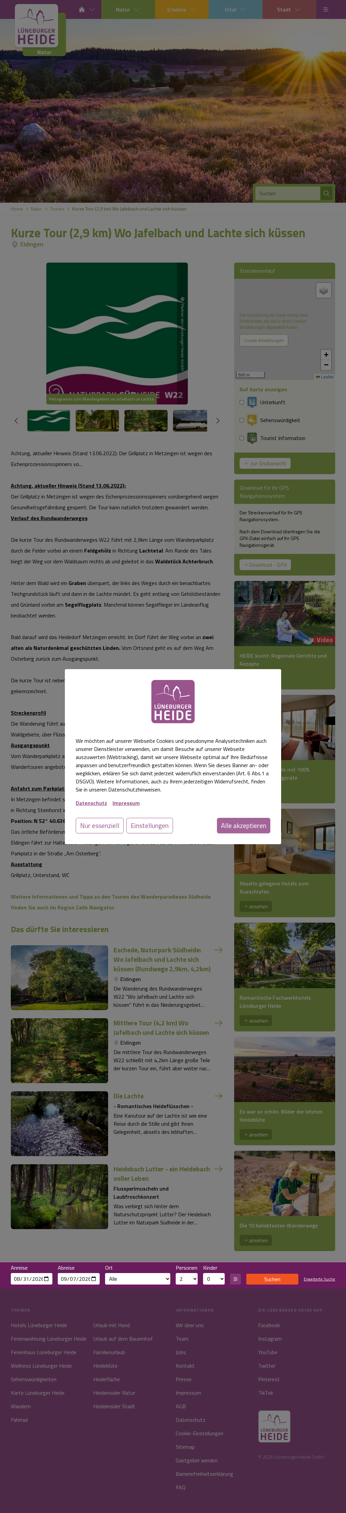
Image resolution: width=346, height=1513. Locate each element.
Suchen (272, 1279)
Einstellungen (150, 825)
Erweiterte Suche (319, 1279)
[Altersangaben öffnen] (235, 1279)
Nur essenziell (99, 825)
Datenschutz (91, 803)
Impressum (126, 803)
